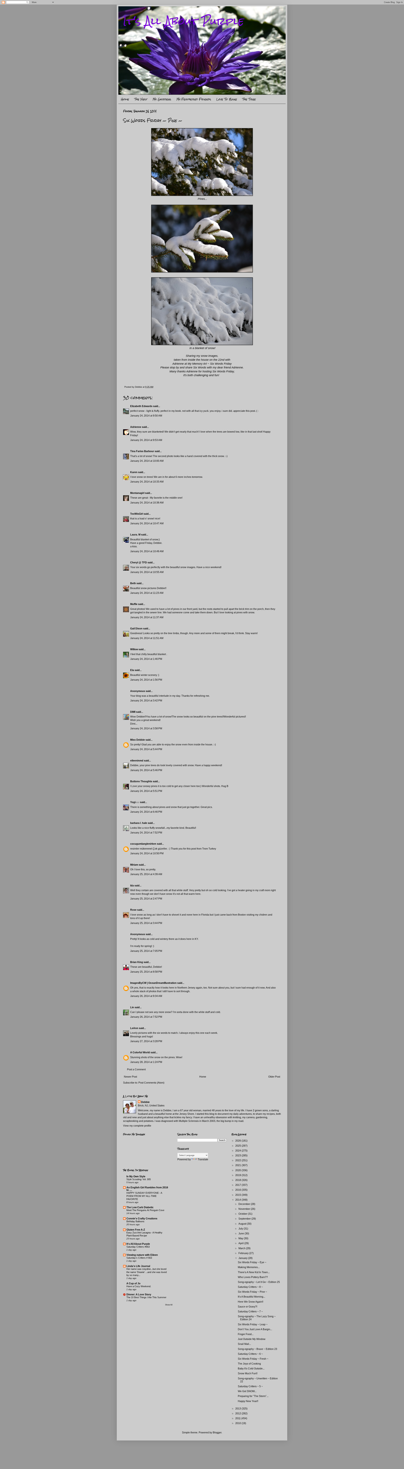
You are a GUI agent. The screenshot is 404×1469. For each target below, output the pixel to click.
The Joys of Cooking (249, 1363)
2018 (238, 1180)
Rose (133, 909)
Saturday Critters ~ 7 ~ (250, 1311)
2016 (238, 1190)
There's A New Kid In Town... (254, 1272)
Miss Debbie (137, 739)
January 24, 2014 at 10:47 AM (146, 523)
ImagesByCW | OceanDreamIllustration (153, 983)
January (243, 1258)
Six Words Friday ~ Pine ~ (252, 1291)
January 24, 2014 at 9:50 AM (146, 415)
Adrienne (135, 427)
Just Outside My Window (251, 1339)
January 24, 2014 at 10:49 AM (146, 551)
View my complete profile (137, 1125)
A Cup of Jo (133, 1283)
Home (125, 99)
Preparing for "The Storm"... (253, 1396)
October (243, 1213)
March (242, 1248)
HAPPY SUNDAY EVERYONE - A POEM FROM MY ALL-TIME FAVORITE (144, 1195)
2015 (238, 1195)
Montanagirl (137, 493)
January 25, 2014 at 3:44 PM (146, 923)
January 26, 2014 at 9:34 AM (146, 996)
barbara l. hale (138, 823)
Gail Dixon (136, 628)
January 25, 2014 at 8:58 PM (146, 971)
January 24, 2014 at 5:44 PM (146, 749)
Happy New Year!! (248, 1401)
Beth (133, 583)
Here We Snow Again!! (250, 1301)
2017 (238, 1185)
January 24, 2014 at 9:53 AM (146, 440)
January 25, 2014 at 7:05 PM (146, 951)
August (242, 1223)
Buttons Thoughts (141, 781)
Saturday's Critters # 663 (139, 1257)
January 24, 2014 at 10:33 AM (146, 481)
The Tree (249, 99)
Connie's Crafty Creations (141, 1218)
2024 (238, 1150)
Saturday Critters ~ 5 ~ (250, 1386)
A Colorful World (140, 1052)
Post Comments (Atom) (151, 1082)
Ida (132, 885)
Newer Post (130, 1076)
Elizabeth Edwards (141, 406)
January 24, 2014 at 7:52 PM (146, 832)
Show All (168, 1305)
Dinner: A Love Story (138, 1294)
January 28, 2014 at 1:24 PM (146, 1062)
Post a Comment (136, 1069)
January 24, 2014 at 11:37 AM (146, 617)
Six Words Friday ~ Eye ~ (252, 1262)
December (244, 1204)
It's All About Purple (183, 21)
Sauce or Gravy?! (247, 1306)
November (244, 1209)
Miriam (134, 864)
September (244, 1218)
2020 (238, 1170)
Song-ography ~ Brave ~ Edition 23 (257, 1349)
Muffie (133, 604)
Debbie (145, 1102)
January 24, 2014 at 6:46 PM (146, 811)
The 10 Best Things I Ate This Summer (146, 1297)
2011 (238, 1418)
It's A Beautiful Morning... (251, 1296)
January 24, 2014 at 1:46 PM (146, 659)
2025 (238, 1145)
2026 (238, 1140)
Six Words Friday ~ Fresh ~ (253, 1358)
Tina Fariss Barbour (142, 451)
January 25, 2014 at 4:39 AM (146, 874)
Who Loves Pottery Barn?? (253, 1277)
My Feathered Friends (193, 99)
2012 (238, 1413)
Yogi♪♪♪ (134, 802)
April (241, 1243)
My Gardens (162, 99)
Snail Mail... (244, 1344)
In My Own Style (135, 1176)
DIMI (132, 712)
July (241, 1228)
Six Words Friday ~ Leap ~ (252, 1324)
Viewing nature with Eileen (142, 1255)
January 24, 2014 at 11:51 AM (146, 638)
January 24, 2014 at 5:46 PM (146, 770)
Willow (134, 649)
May (241, 1238)
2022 (238, 1160)
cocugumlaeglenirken (143, 843)
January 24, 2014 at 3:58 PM (146, 728)
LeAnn (134, 1028)
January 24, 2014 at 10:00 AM (146, 461)
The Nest (140, 99)
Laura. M (135, 534)
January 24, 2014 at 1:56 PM (146, 679)
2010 (238, 1423)
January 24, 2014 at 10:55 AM (146, 572)
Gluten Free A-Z (135, 1229)
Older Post (274, 1076)
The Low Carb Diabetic (140, 1207)
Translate (203, 1159)
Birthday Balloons (135, 1221)
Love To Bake (226, 99)
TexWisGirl (136, 513)
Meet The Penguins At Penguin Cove (145, 1210)
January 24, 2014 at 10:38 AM (146, 502)
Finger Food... (245, 1334)
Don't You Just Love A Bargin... (255, 1329)
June (241, 1233)
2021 (238, 1165)
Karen (133, 472)
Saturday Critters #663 (138, 1246)
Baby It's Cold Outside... (251, 1368)
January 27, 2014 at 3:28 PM (146, 1041)
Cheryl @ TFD (138, 562)
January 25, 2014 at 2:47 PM (146, 898)
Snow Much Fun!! (247, 1373)
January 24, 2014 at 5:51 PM (146, 791)
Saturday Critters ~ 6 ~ (250, 1354)
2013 (238, 1408)
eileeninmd (136, 760)
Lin (132, 1007)
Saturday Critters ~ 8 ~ (250, 1287)
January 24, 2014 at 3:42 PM (146, 700)
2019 (238, 1175)
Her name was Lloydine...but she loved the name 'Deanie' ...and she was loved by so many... (146, 1272)
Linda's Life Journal (138, 1266)
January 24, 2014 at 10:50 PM (146, 853)
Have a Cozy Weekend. (138, 1286)
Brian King (136, 962)
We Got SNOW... (247, 1391)
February (243, 1253)
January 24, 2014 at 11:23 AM (146, 593)
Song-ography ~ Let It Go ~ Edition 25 (259, 1282)
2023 (238, 1155)
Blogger (217, 1432)
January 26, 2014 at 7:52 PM (146, 1016)
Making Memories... (249, 1267)
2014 (238, 1199)
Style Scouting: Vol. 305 (138, 1179)
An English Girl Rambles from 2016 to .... (147, 1188)
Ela (132, 670)
